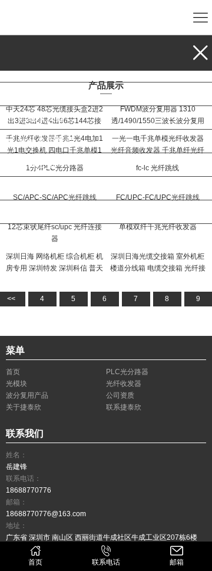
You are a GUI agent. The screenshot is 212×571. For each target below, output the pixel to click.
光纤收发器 (41, 118)
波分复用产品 (46, 141)
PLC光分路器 (46, 70)
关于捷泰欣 (41, 188)
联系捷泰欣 (41, 212)
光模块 (32, 94)
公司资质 (36, 165)
